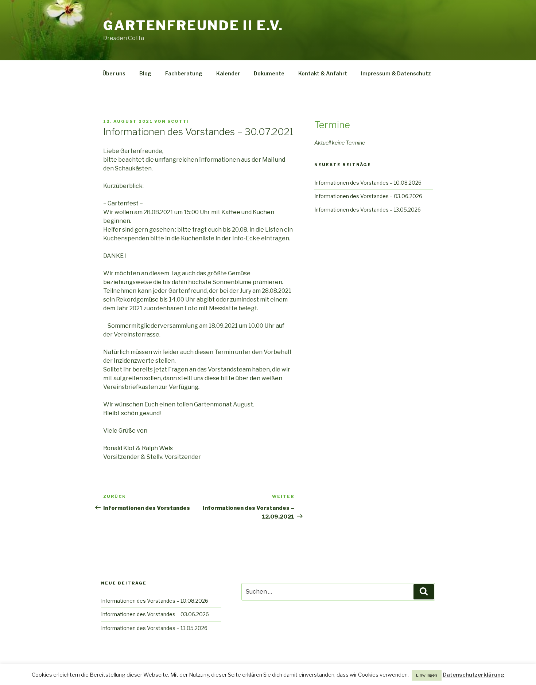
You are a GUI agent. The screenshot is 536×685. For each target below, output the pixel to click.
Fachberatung (183, 73)
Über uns (113, 73)
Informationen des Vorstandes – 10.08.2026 (368, 183)
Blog (145, 73)
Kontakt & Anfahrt (322, 73)
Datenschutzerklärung (474, 675)
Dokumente (269, 73)
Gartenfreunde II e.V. (193, 25)
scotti (178, 121)
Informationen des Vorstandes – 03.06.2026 (368, 196)
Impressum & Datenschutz (396, 73)
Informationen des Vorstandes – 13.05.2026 (367, 209)
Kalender (228, 73)
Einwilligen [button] (426, 675)
